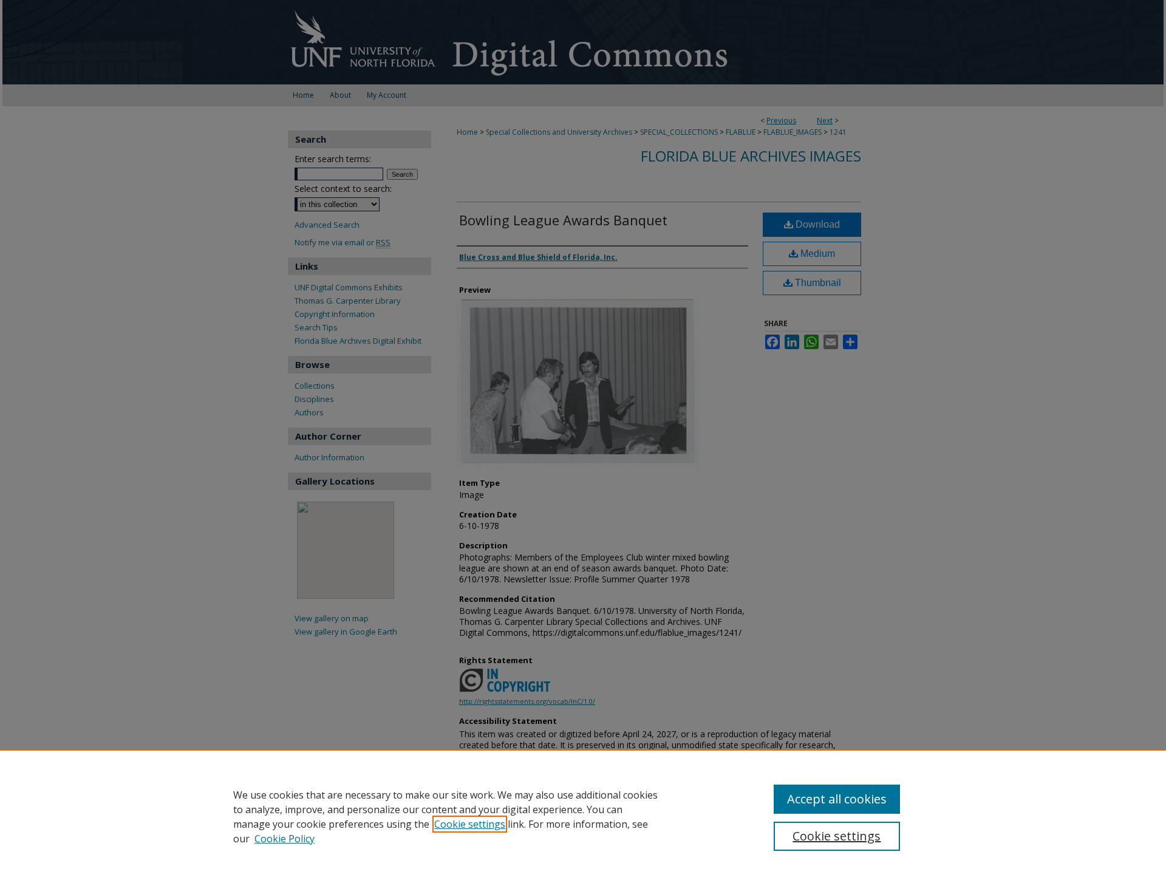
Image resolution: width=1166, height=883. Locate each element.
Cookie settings (469, 824)
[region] (583, 816)
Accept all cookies (837, 799)
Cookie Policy (284, 838)
